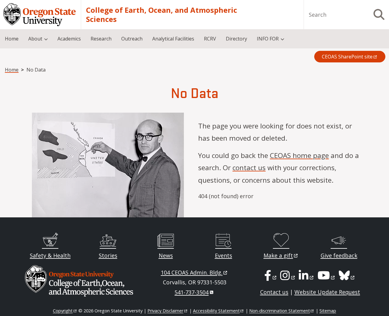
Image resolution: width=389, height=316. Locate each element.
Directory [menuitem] (236, 38)
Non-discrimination (279, 311)
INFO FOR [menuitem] (268, 38)
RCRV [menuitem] (210, 38)
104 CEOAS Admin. (191, 272)
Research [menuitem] (101, 38)
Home (12, 69)
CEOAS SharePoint (347, 56)
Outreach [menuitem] (132, 38)
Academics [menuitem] (69, 38)
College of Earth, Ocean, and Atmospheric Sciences (161, 14)
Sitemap (327, 311)
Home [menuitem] (12, 38)
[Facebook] (270, 277)
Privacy (165, 311)
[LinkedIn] (306, 277)
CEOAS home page (299, 155)
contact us (249, 167)
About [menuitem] (35, 38)
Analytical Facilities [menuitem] (173, 38)
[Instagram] (288, 277)
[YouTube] (327, 277)
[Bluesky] (347, 277)
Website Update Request (327, 292)
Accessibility (216, 311)
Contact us (274, 292)
